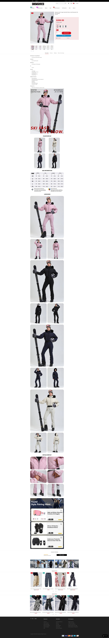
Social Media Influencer (59, 621)
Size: (57, 28)
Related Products (54, 570)
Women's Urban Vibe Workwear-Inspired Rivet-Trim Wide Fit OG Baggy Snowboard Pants (66, 612)
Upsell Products (54, 593)
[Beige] (63, 26)
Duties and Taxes (58, 625)
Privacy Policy (58, 626)
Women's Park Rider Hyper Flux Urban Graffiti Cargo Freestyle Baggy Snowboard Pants (78, 612)
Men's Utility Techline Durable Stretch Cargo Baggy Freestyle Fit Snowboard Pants (52, 612)
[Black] (60, 26)
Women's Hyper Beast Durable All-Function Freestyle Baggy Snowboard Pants (39, 612)
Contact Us (45, 621)
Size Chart (57, 624)
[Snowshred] (38, 5)
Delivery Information (46, 624)
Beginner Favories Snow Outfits (72, 625)
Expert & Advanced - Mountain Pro (73, 626)
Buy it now (63, 35)
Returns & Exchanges (47, 625)
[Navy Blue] (66, 26)
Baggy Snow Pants (71, 621)
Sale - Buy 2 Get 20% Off (71, 624)
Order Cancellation (46, 626)
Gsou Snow (56, 14)
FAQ (44, 628)
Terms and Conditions (59, 628)
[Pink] (57, 26)
